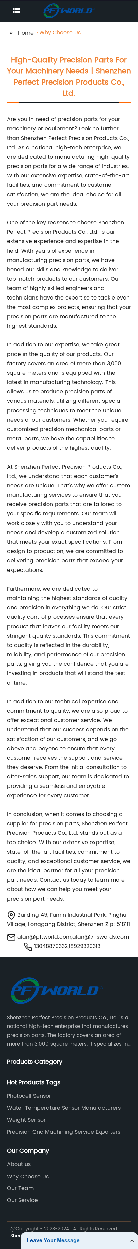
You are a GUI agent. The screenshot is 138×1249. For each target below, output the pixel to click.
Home (26, 33)
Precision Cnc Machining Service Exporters (63, 1132)
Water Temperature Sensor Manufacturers (64, 1108)
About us (19, 1164)
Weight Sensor (26, 1120)
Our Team (20, 1188)
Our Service (22, 1200)
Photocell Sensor (29, 1096)
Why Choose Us (28, 1176)
